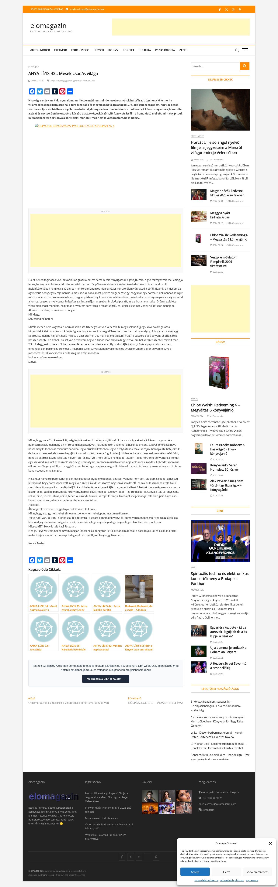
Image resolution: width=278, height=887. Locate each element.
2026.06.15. (217, 459)
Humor (99, 50)
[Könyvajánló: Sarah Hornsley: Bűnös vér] (199, 468)
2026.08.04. (198, 159)
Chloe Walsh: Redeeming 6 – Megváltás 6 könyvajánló (229, 237)
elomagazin (48, 25)
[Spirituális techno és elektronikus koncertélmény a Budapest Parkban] (220, 541)
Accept (195, 872)
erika (194, 732)
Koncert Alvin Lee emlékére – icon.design (216, 754)
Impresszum (252, 880)
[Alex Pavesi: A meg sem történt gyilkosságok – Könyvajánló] (199, 484)
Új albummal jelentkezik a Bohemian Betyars (228, 650)
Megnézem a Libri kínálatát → (106, 678)
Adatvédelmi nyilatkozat (206, 880)
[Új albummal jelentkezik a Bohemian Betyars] (199, 651)
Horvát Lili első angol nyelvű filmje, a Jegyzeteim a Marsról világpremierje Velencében (216, 147)
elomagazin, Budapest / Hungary (220, 792)
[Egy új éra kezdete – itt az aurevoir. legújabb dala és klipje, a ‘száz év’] (199, 630)
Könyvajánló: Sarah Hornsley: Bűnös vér (224, 467)
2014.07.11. (36, 80)
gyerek (68, 80)
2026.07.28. (217, 223)
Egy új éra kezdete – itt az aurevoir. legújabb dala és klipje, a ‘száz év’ (228, 631)
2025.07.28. (217, 495)
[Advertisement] (181, 27)
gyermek (77, 80)
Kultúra (145, 50)
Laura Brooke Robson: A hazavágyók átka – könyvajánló (227, 449)
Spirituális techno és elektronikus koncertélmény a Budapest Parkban (220, 578)
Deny (226, 872)
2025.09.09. (217, 475)
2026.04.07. (217, 673)
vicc (93, 80)
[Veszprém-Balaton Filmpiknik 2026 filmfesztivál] (199, 260)
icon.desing (61, 870)
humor (86, 80)
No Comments (216, 159)
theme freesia (47, 874)
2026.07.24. (217, 245)
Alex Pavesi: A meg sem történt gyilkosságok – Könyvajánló (226, 485)
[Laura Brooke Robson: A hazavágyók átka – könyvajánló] (199, 448)
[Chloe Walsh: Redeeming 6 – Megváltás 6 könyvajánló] (199, 238)
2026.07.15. (217, 272)
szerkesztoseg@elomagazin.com (87, 9)
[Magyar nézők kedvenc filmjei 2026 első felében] (199, 194)
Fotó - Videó (197, 136)
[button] (270, 843)
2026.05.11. (217, 658)
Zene (182, 50)
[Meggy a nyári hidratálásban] (199, 216)
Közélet (128, 50)
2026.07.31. (217, 201)
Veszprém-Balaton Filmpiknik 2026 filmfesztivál (223, 261)
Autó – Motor (40, 50)
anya (52, 80)
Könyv (113, 50)
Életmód (60, 50)
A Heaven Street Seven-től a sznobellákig (228, 665)
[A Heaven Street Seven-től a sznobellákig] (199, 667)
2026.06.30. (198, 589)
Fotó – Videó (80, 50)
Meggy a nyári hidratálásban (220, 215)
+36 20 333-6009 (211, 798)
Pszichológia (165, 50)
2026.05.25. (217, 642)
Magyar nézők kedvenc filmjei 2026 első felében (227, 193)
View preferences (258, 872)
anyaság (60, 80)
